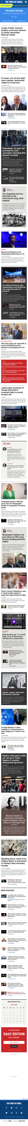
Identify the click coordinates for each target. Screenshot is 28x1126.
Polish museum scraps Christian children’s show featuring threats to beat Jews (17, 67)
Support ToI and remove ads (21, 5)
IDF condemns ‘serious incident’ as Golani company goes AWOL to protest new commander (17, 434)
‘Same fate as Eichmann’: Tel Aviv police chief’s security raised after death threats (17, 915)
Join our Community (6, 5)
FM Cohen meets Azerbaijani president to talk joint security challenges (16, 747)
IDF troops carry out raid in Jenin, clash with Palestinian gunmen (17, 178)
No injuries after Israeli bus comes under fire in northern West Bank (13, 371)
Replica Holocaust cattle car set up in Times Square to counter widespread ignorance (14, 759)
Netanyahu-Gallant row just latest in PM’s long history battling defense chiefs (13, 538)
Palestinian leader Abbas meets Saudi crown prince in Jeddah (16, 606)
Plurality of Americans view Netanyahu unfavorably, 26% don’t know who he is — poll (17, 521)
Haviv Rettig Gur (10, 190)
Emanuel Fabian (13, 181)
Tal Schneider (10, 531)
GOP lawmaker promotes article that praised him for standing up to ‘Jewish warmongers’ (17, 940)
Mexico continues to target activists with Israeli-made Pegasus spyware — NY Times (16, 967)
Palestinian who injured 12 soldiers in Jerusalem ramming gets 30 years (16, 170)
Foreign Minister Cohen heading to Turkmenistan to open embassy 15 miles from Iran (13, 730)
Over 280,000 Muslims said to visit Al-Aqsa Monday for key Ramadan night (17, 976)
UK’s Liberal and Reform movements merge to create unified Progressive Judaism (15, 985)
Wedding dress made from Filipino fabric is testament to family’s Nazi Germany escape (14, 862)
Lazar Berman (5, 735)
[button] (26, 2)
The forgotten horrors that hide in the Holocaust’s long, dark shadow (12, 197)
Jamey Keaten (13, 666)
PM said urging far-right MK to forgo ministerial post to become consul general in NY (13, 346)
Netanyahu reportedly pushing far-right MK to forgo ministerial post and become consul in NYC (13, 379)
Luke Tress (5, 765)
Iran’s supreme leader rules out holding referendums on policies (17, 122)
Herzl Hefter (10, 463)
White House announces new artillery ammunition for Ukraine (12, 364)
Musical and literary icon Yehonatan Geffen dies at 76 (12, 253)
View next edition (21, 21)
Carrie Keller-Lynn (6, 85)
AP (9, 124)
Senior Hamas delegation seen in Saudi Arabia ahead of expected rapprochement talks (13, 593)
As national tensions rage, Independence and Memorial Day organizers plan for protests (13, 288)
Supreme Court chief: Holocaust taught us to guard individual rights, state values (17, 306)
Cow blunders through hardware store (17, 993)
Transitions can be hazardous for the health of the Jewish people (15, 467)
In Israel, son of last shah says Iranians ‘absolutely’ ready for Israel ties (13, 80)
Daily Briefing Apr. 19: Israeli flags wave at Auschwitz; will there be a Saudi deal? (13, 637)
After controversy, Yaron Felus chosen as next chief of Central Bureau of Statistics (16, 949)
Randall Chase (17, 899)
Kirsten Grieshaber (13, 884)
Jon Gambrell (11, 961)
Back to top (24, 1098)
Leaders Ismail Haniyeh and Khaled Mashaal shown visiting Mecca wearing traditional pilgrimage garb (12, 600)
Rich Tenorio (14, 824)
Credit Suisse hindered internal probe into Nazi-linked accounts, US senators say (17, 662)
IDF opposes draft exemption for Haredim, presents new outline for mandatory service (17, 426)
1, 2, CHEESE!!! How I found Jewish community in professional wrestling (14, 451)
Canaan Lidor (5, 37)
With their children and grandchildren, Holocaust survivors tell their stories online (16, 881)
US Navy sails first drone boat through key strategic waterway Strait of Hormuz (16, 958)
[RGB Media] (11, 1121)
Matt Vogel (9, 447)
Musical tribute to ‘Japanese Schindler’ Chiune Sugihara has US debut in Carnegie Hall (14, 819)
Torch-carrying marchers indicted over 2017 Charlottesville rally (17, 931)
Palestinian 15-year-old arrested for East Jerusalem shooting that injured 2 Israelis (13, 151)
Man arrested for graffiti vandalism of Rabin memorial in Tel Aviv (17, 923)
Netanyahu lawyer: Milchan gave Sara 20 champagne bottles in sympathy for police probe (13, 505)
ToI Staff (12, 173)
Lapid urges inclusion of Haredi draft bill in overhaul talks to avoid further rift (12, 391)
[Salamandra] (22, 1120)
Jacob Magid (12, 317)
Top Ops (6, 444)
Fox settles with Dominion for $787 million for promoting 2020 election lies (16, 896)
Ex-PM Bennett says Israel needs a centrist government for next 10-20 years (17, 314)
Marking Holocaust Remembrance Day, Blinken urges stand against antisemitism (16, 653)
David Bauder (11, 899)
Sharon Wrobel (12, 952)
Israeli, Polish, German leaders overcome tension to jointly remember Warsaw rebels (13, 31)
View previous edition (7, 21)
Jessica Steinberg (6, 256)
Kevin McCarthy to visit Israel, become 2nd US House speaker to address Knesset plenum (17, 906)
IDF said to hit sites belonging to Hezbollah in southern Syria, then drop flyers (17, 115)
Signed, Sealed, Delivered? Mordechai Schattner (13, 693)
